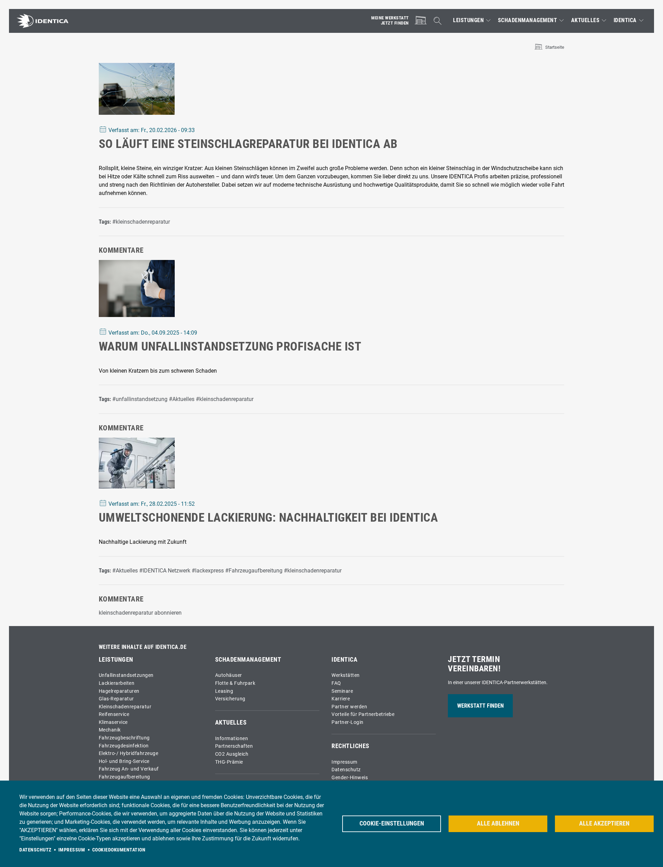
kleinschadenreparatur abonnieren (140, 612)
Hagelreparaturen (119, 691)
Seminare (342, 691)
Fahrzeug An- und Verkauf (129, 769)
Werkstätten (346, 675)
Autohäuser (228, 675)
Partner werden (349, 707)
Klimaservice (113, 722)
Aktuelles (585, 20)
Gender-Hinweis (350, 778)
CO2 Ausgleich (232, 754)
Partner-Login (348, 722)
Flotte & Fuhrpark (235, 683)
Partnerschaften (234, 746)
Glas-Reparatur (116, 699)
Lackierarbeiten (117, 683)
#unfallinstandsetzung (139, 399)
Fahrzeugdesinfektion (124, 746)
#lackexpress (208, 570)
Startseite (554, 47)
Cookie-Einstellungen (391, 823)
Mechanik (110, 730)
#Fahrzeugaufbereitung (253, 570)
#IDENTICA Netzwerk (164, 570)
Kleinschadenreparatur (125, 707)
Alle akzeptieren (604, 823)
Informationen (231, 739)
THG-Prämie (229, 762)
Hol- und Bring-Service (124, 761)
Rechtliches (350, 746)
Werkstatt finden (480, 705)
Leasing (224, 691)
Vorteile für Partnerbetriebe (363, 714)
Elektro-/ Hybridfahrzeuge (128, 753)
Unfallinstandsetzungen (126, 675)
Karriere (341, 699)
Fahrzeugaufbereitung (124, 777)
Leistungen (468, 20)
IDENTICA (625, 20)
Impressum (344, 762)
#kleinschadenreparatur (141, 221)
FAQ (336, 683)
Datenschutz (346, 770)
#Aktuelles (181, 399)
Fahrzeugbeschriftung (124, 738)
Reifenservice (114, 714)
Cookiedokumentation (119, 849)
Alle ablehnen (498, 823)
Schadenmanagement (527, 20)
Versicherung (230, 699)
